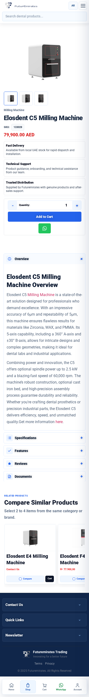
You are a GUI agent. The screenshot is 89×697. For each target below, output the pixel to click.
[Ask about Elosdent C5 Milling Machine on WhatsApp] (44, 228)
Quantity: (24, 205)
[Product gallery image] (26, 98)
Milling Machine (41, 294)
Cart (50, 578)
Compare (27, 579)
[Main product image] (11, 98)
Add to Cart (44, 217)
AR (73, 5)
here (59, 422)
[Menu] (83, 6)
